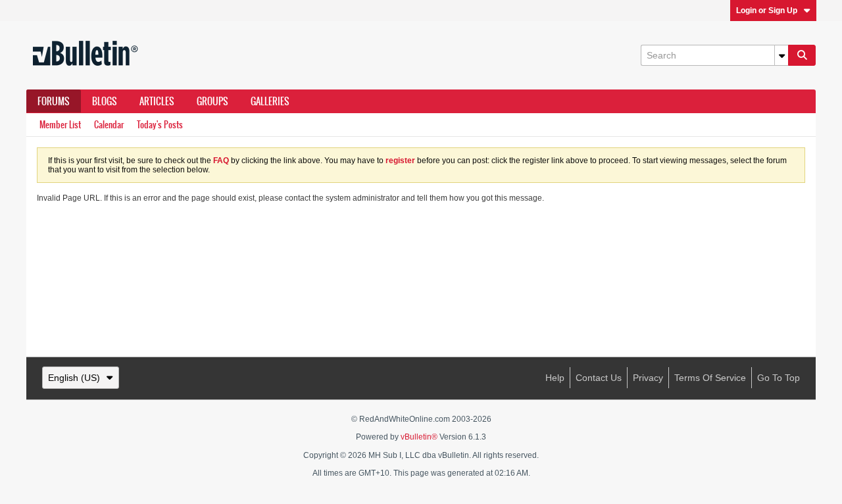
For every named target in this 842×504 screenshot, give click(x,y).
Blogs (104, 101)
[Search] (802, 55)
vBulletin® (419, 436)
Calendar (109, 124)
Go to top (778, 377)
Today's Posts (160, 124)
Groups (212, 101)
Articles (156, 101)
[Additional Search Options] (781, 55)
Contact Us (599, 377)
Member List (60, 124)
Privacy (648, 377)
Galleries (270, 101)
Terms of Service (710, 377)
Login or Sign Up (766, 10)
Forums (53, 101)
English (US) (74, 377)
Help (554, 377)
